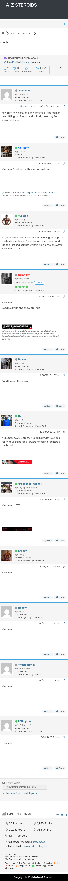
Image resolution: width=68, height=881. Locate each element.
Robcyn (22, 607)
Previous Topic (13, 793)
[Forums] (3, 33)
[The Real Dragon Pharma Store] (17, 530)
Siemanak (24, 90)
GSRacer (23, 147)
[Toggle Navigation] (10, 14)
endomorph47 (26, 664)
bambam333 (38, 842)
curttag (23, 215)
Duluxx (22, 359)
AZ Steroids (46, 877)
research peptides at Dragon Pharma (37, 192)
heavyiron (24, 274)
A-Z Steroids (21, 5)
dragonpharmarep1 (30, 483)
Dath (21, 416)
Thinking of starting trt (34, 846)
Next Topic (29, 793)
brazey (22, 551)
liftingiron (25, 62)
